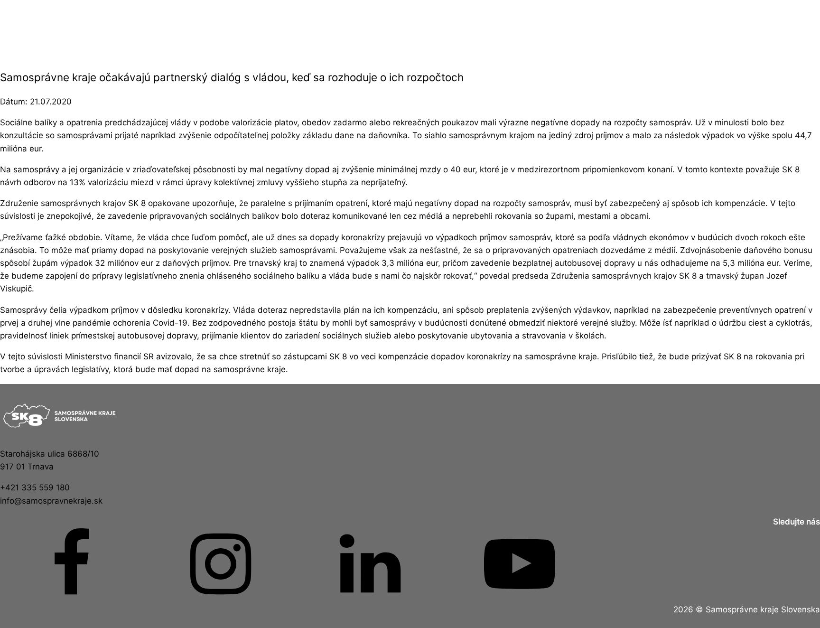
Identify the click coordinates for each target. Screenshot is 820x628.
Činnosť (175, 28)
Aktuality (59, 28)
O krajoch (410, 28)
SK (761, 28)
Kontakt (526, 28)
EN (644, 28)
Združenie (293, 28)
